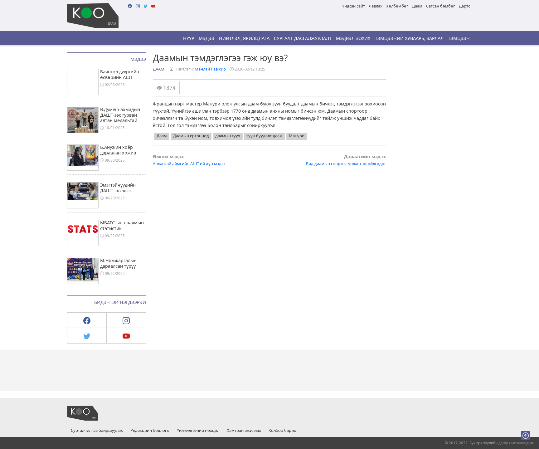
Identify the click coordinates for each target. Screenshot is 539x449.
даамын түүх (227, 136)
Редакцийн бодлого (149, 430)
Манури (296, 136)
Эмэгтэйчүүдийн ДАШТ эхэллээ (118, 187)
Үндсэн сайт (353, 6)
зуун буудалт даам (264, 136)
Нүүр (188, 38)
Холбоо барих (282, 430)
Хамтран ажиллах (244, 430)
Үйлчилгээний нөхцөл (198, 430)
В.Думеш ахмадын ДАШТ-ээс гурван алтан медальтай (120, 114)
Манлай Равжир (210, 69)
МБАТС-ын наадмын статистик (122, 225)
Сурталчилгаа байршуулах (97, 430)
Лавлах (375, 6)
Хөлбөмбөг (397, 6)
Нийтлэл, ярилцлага (244, 38)
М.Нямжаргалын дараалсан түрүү (118, 263)
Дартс (464, 6)
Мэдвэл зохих (353, 38)
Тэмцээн (459, 38)
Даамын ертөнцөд (191, 136)
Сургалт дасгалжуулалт (303, 38)
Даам (417, 6)
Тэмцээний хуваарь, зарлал (409, 38)
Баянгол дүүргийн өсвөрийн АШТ (119, 74)
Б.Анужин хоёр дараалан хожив (118, 149)
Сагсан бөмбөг (440, 6)
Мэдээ (206, 38)
